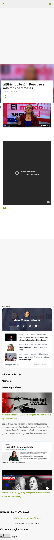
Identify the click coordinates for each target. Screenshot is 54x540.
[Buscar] (50, 4)
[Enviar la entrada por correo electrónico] (4, 209)
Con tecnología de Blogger (28, 518)
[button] (4, 97)
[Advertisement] (27, 27)
